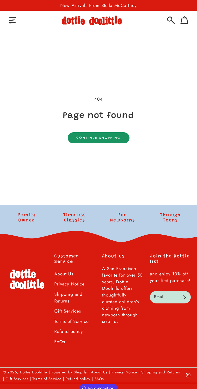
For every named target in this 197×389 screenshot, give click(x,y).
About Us (63, 274)
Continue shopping (98, 137)
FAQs (59, 341)
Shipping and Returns (68, 297)
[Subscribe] (185, 297)
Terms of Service (71, 321)
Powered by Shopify (69, 372)
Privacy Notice (69, 284)
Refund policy (68, 331)
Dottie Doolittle (33, 372)
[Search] (171, 20)
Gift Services (67, 311)
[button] (12, 20)
